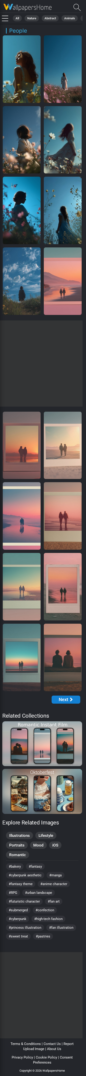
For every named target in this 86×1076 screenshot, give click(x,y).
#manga (55, 875)
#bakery (15, 866)
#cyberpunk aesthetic (25, 875)
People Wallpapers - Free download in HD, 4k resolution (27, 7)
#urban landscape (38, 893)
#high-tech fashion (48, 919)
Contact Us (52, 1044)
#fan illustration (61, 928)
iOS (55, 845)
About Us (54, 1049)
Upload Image (33, 1049)
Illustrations (19, 835)
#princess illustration (25, 928)
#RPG (13, 893)
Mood (38, 845)
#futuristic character (24, 901)
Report (69, 1044)
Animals (69, 18)
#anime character (53, 884)
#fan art (54, 901)
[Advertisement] (43, 363)
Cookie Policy (46, 1057)
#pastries (43, 936)
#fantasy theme (21, 884)
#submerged (18, 910)
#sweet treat (18, 936)
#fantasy (35, 866)
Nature (31, 18)
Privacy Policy (22, 1057)
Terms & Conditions (26, 1044)
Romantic (17, 854)
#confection (45, 910)
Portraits (17, 845)
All (17, 18)
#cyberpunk (17, 919)
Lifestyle (46, 835)
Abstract (50, 18)
